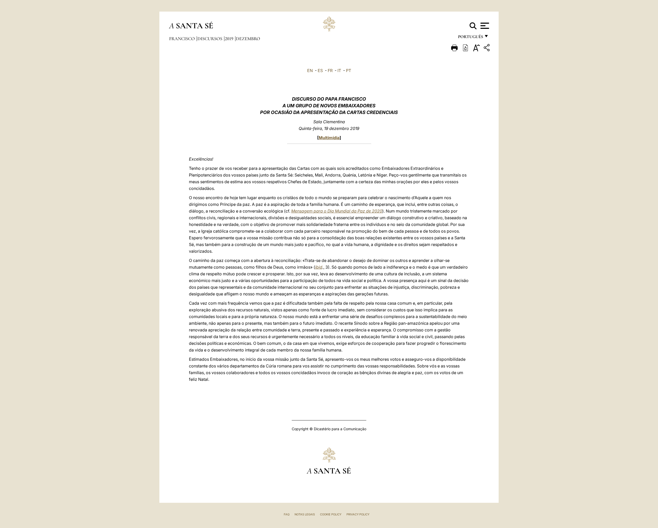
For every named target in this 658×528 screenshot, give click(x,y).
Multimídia (329, 137)
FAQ (286, 514)
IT (339, 70)
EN (310, 70)
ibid (318, 267)
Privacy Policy (357, 514)
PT (348, 70)
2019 (229, 38)
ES (320, 70)
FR (330, 70)
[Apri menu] (484, 25)
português (470, 38)
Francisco (182, 38)
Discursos (210, 38)
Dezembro (248, 38)
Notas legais (305, 514)
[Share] (487, 48)
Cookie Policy (330, 514)
